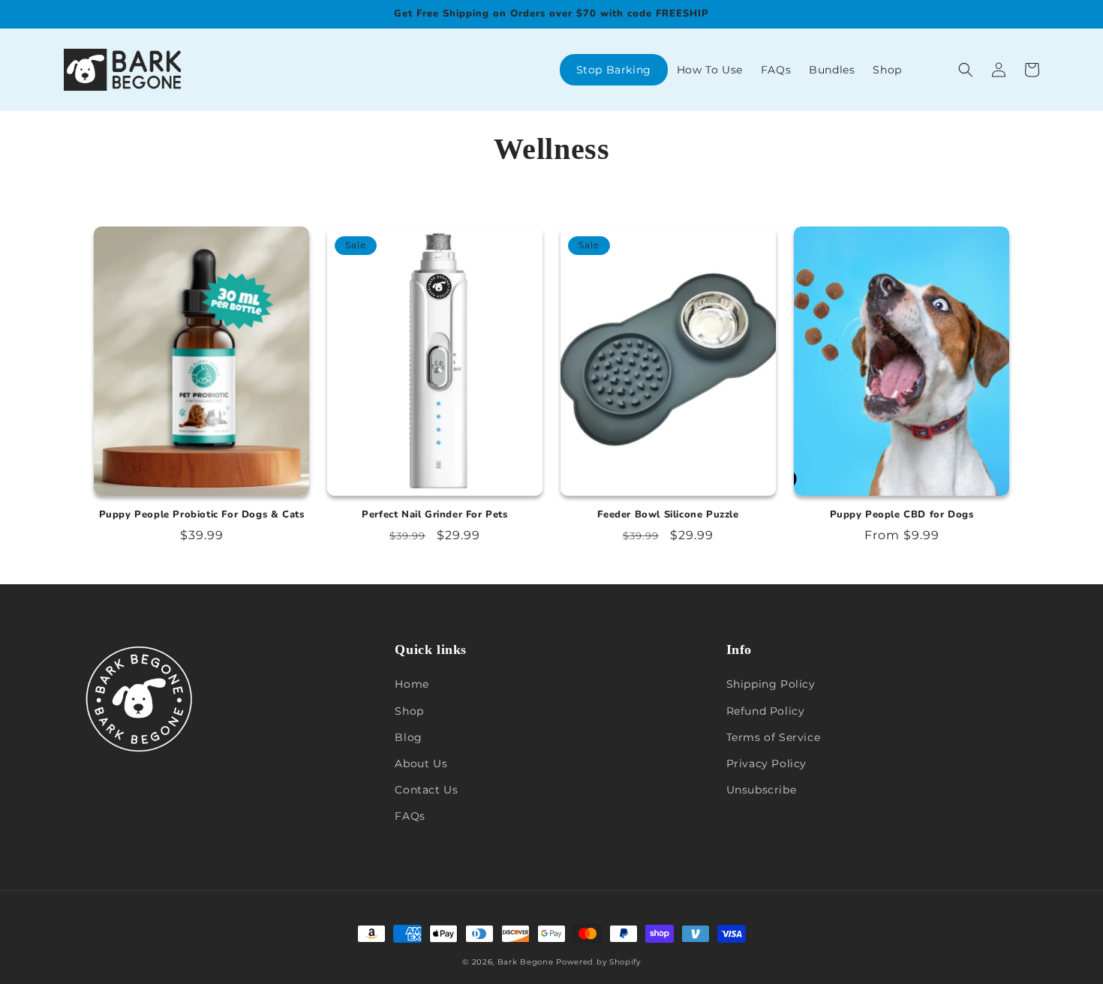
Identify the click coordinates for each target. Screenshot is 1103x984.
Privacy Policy (766, 763)
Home (411, 684)
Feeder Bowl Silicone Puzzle (667, 514)
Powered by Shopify (598, 962)
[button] (965, 69)
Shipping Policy (771, 684)
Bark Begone (525, 962)
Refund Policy (765, 711)
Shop (409, 711)
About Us (421, 763)
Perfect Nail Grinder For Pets (434, 514)
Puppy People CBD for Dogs (902, 514)
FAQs (410, 816)
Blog (408, 737)
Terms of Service (773, 737)
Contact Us (426, 789)
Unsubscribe (761, 789)
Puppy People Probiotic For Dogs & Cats (202, 514)
